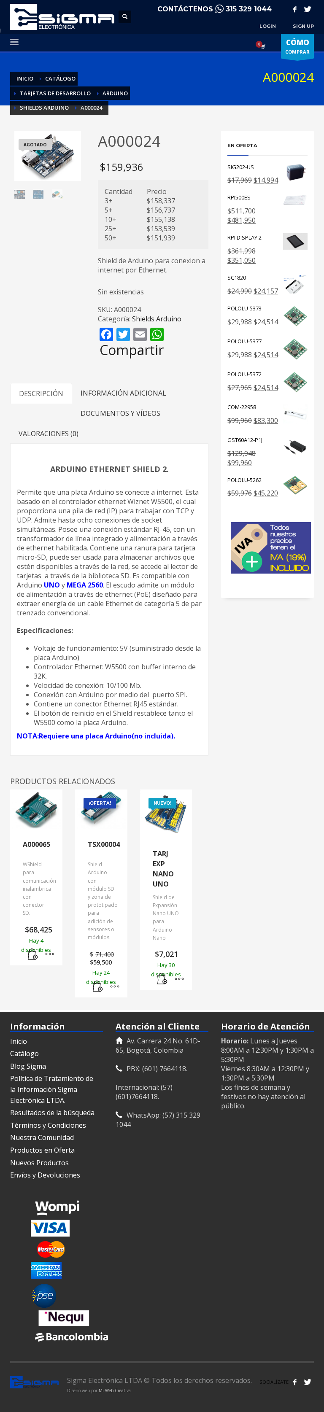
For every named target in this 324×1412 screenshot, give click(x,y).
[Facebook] (295, 9)
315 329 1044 (249, 9)
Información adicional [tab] (123, 393)
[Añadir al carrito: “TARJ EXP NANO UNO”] (162, 979)
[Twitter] (307, 9)
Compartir (132, 350)
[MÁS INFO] (49, 954)
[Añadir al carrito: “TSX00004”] (97, 986)
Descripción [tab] (41, 393)
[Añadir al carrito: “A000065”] (32, 954)
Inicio (18, 1041)
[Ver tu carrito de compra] (262, 46)
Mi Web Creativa (115, 1390)
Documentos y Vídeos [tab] (120, 413)
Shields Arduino (156, 318)
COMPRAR (297, 46)
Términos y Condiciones (48, 1125)
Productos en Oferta (42, 1150)
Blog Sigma (28, 1066)
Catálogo (24, 1053)
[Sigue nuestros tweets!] (307, 1382)
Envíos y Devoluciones (45, 1175)
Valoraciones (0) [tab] (48, 433)
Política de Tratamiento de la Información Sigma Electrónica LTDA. (51, 1089)
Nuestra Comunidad (42, 1137)
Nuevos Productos (39, 1162)
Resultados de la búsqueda (52, 1112)
